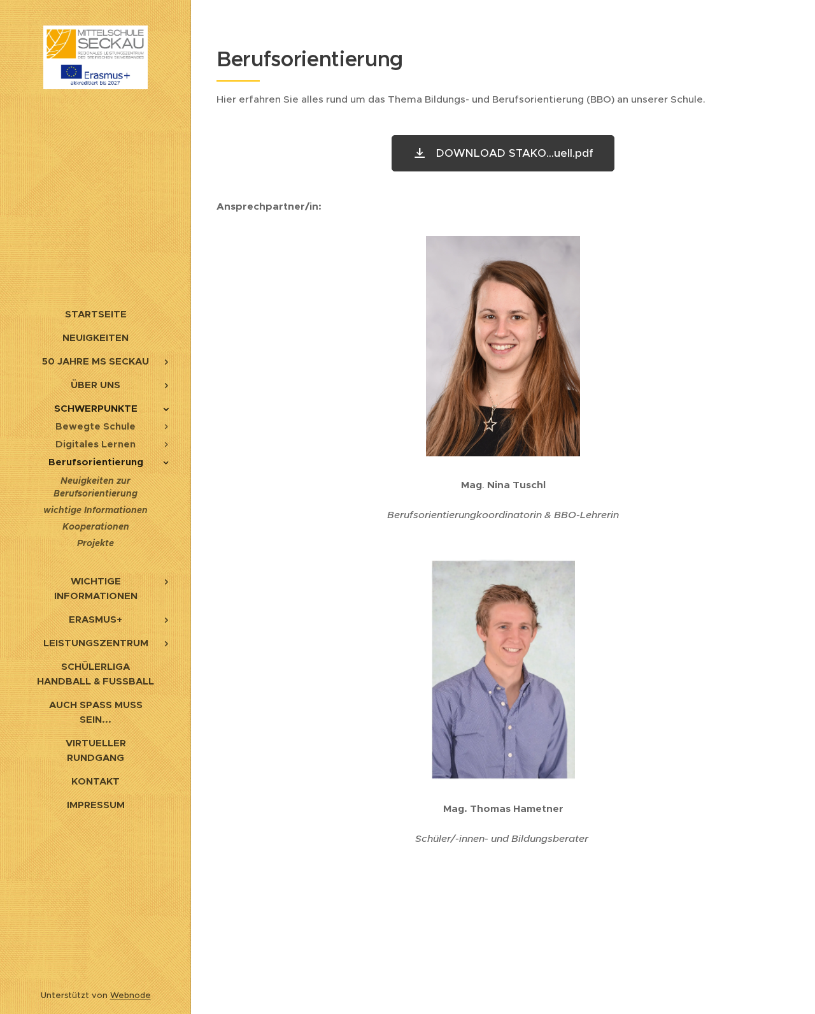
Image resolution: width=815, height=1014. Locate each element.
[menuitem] (95, 314)
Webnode (130, 995)
